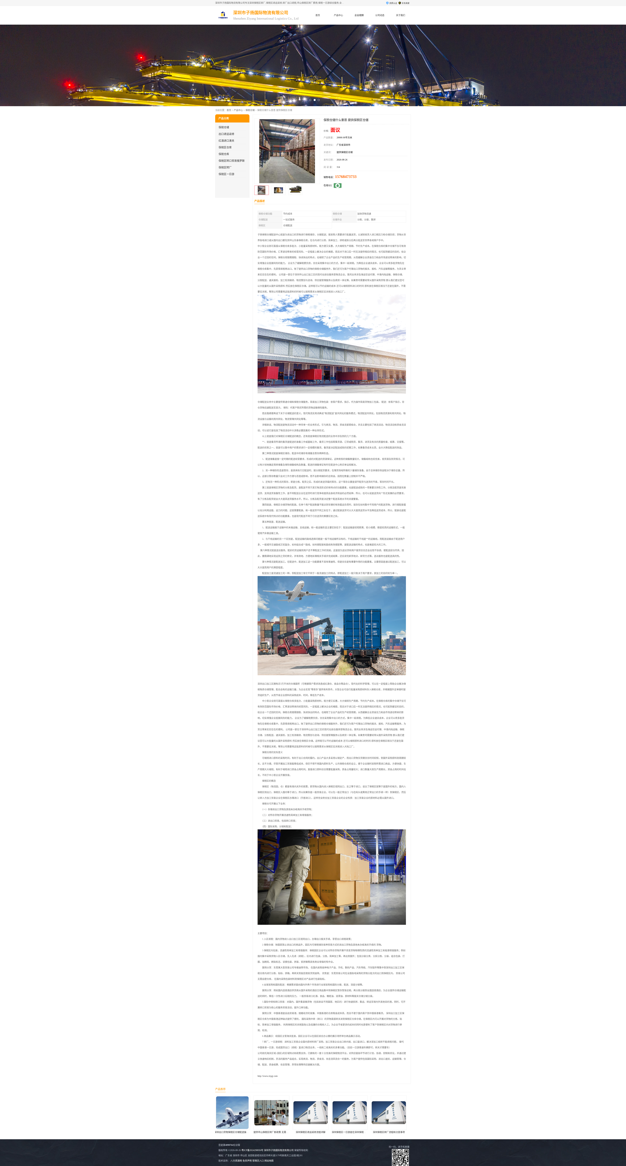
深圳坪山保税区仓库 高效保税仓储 (273, 1132)
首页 (317, 15)
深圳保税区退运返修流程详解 (352, 1132)
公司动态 (379, 15)
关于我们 (400, 15)
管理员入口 (258, 1160)
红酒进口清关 (226, 140)
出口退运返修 (226, 134)
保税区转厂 (225, 167)
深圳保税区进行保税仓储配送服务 (313, 1132)
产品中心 (338, 15)
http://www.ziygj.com (268, 1076)
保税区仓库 (225, 147)
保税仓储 (250, 110)
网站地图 (269, 1160)
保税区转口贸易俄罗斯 (232, 160)
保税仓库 (224, 154)
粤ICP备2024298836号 (252, 1150)
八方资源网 (236, 1160)
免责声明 (247, 1160)
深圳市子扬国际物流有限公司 (279, 1150)
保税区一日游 (226, 174)
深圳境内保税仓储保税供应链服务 (235, 1132)
